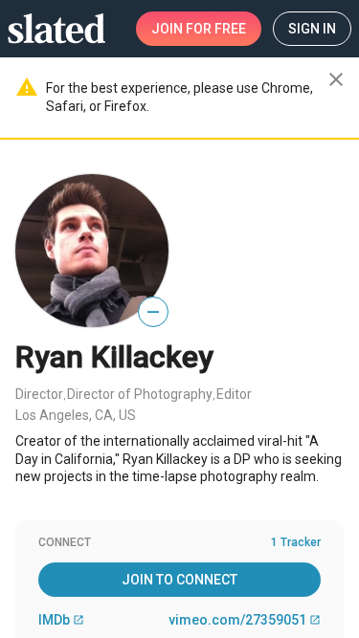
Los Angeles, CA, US (75, 415)
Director (39, 394)
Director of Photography (140, 394)
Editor (234, 394)
